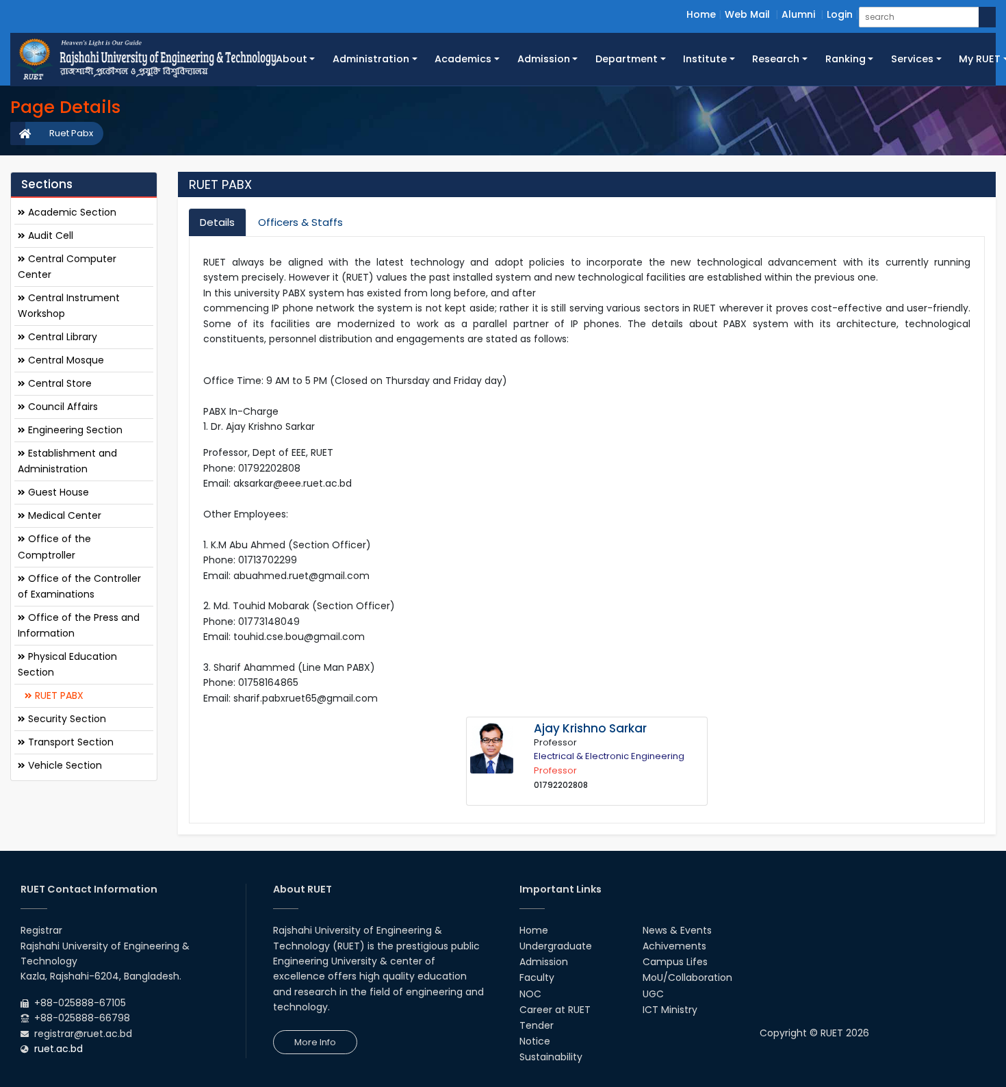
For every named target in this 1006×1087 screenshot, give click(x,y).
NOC (530, 994)
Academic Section (70, 211)
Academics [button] (463, 59)
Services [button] (912, 59)
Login (840, 14)
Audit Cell (49, 235)
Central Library (61, 336)
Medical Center (63, 515)
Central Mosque (64, 359)
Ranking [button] (845, 59)
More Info (315, 1042)
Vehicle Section (63, 764)
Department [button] (626, 59)
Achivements (674, 946)
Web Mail (747, 14)
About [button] (291, 59)
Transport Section (69, 741)
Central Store (58, 382)
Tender (536, 1025)
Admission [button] (543, 59)
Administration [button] (371, 59)
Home (701, 14)
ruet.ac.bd (58, 1049)
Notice (534, 1041)
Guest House (57, 492)
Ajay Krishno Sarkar (590, 728)
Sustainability (550, 1057)
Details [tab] (217, 222)
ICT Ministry (670, 1009)
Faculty (536, 977)
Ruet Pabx (71, 133)
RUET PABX (57, 695)
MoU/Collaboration (687, 977)
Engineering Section (73, 429)
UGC (653, 994)
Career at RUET (555, 1009)
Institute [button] (705, 59)
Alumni (798, 14)
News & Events (677, 930)
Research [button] (775, 59)
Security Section (65, 718)
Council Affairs (61, 406)
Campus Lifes (675, 962)
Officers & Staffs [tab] (300, 222)
